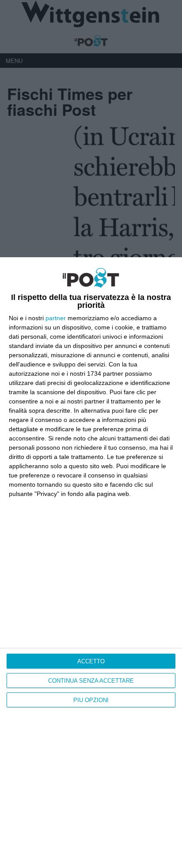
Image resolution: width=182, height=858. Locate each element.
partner (56, 318)
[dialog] (91, 557)
